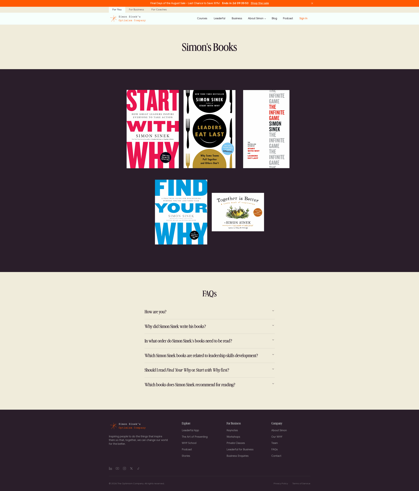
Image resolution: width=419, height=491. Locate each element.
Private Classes (236, 443)
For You (117, 9)
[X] (131, 468)
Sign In (303, 18)
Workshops (233, 436)
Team (274, 443)
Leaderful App (190, 430)
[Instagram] (124, 468)
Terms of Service (301, 483)
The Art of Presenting (195, 436)
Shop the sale (260, 3)
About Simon (255, 18)
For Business (136, 9)
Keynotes (232, 430)
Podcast (187, 449)
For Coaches (159, 9)
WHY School (189, 443)
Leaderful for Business (240, 449)
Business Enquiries (238, 456)
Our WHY (276, 436)
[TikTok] (138, 468)
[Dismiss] (312, 3)
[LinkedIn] (110, 468)
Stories (186, 456)
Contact (276, 456)
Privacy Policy (281, 483)
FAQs (274, 449)
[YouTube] (117, 468)
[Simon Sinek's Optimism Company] (128, 18)
